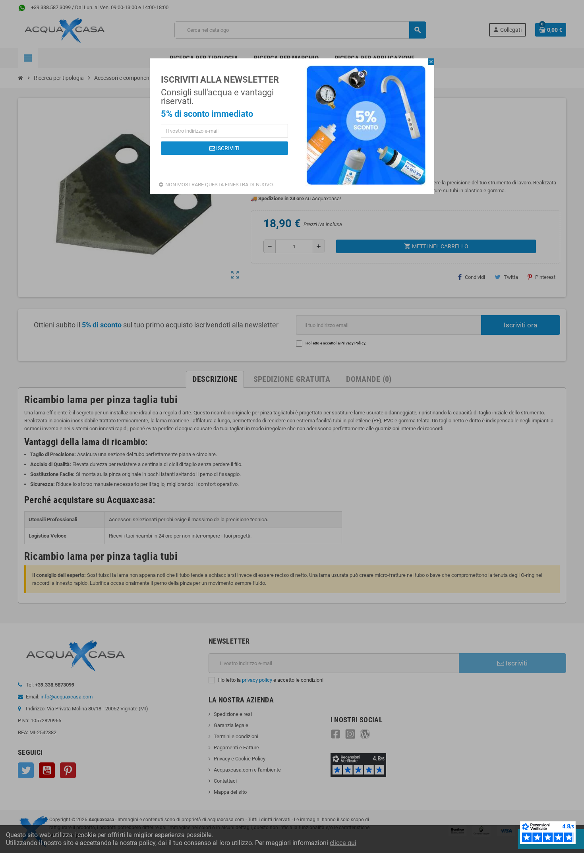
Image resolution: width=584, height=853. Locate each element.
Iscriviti (227, 148)
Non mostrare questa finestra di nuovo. (219, 185)
